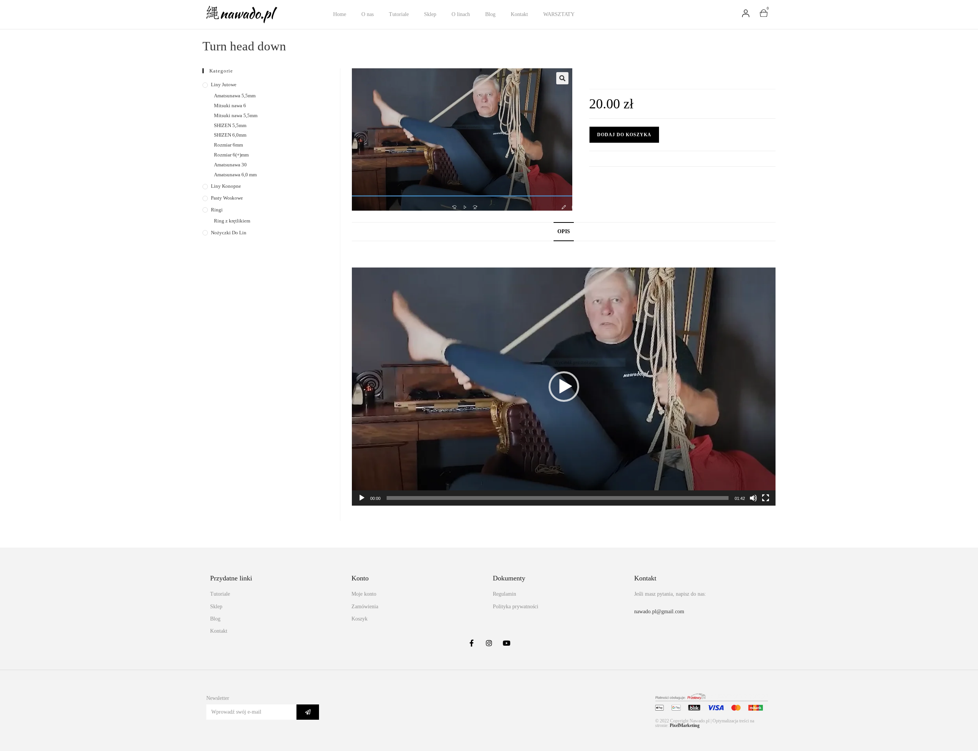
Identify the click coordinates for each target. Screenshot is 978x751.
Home (339, 14)
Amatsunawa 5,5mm (235, 95)
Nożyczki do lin (228, 232)
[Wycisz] (753, 498)
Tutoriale (399, 14)
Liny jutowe (223, 84)
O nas (367, 14)
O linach (461, 14)
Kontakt (519, 14)
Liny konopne (226, 186)
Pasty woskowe (227, 198)
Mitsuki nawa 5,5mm (235, 115)
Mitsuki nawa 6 (230, 105)
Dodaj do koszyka (624, 134)
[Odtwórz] (362, 498)
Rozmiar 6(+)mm (231, 155)
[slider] (558, 498)
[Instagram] (489, 643)
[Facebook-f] (471, 643)
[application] (564, 387)
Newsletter (217, 698)
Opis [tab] (563, 231)
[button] (562, 78)
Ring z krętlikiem (232, 221)
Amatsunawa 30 (230, 165)
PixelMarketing (684, 725)
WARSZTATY (559, 14)
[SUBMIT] (307, 712)
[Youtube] (506, 643)
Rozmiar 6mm (228, 145)
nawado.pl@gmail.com (659, 611)
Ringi (217, 210)
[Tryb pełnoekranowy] (765, 498)
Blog (490, 14)
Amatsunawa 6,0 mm (235, 174)
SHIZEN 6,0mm (230, 135)
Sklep (430, 14)
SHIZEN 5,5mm (230, 125)
